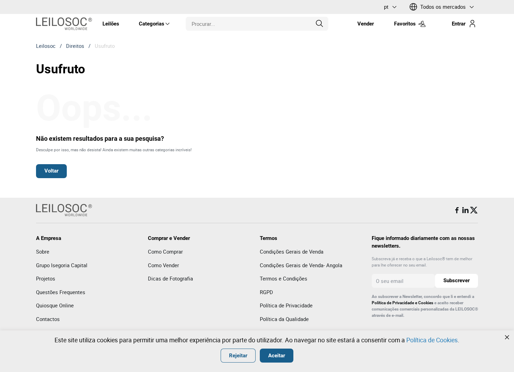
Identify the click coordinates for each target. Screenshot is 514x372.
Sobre (42, 251)
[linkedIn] (465, 210)
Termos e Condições (283, 278)
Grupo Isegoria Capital (61, 265)
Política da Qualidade (284, 318)
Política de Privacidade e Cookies (402, 302)
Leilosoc (46, 45)
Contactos (48, 318)
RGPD (266, 292)
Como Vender (163, 265)
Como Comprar (165, 251)
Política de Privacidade (286, 305)
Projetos (45, 278)
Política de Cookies (432, 340)
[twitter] (474, 210)
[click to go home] (64, 23)
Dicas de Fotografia (170, 278)
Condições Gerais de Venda (291, 251)
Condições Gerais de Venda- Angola (301, 265)
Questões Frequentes (60, 292)
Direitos (75, 45)
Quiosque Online (55, 305)
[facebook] (457, 210)
